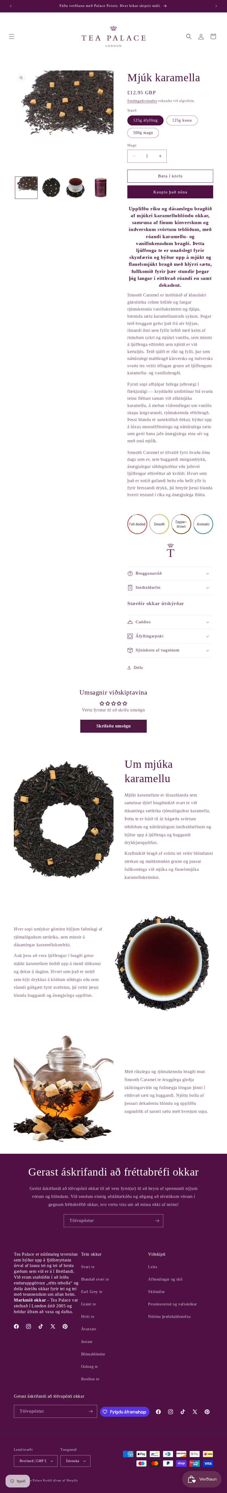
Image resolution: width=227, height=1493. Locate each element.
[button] (12, 36)
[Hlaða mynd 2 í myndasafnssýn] (51, 188)
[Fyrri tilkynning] (11, 6)
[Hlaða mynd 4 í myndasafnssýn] (101, 188)
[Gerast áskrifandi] (157, 1220)
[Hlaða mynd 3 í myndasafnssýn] (76, 188)
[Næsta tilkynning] (216, 6)
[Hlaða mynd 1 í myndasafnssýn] (26, 188)
